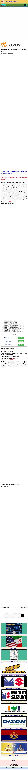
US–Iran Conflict (14, 648)
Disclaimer (14, 763)
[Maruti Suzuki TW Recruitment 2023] (14, 681)
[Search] (22, 615)
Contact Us (14, 762)
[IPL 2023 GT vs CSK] (14, 748)
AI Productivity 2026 (14, 635)
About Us (14, 760)
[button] (3, 5)
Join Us (14, 334)
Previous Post (5, 607)
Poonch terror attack (14, 742)
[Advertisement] (14, 26)
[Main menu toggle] (25, 5)
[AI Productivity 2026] (14, 628)
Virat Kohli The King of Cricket (14, 661)
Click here (21, 338)
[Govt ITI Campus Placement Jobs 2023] (14, 708)
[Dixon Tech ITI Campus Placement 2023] (14, 722)
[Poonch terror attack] (14, 735)
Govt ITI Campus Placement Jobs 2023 (14, 715)
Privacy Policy (14, 764)
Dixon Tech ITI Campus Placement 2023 (14, 728)
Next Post (24, 607)
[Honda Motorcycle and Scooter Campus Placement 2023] (14, 668)
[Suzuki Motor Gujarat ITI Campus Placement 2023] (14, 695)
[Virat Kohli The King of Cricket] (14, 655)
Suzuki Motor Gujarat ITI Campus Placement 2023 (14, 702)
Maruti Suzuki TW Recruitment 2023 (14, 688)
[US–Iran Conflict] (14, 641)
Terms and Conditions (14, 765)
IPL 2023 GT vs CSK (14, 755)
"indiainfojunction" (12, 2)
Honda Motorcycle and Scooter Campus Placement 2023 (14, 675)
